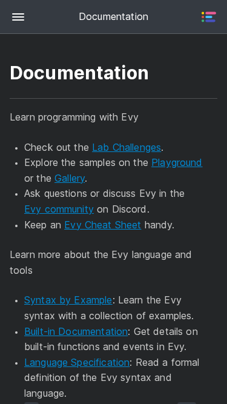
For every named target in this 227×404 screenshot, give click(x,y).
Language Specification (77, 362)
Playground (177, 162)
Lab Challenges (126, 147)
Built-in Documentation (76, 331)
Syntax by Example (68, 300)
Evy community (59, 209)
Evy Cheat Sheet (102, 225)
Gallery (69, 178)
